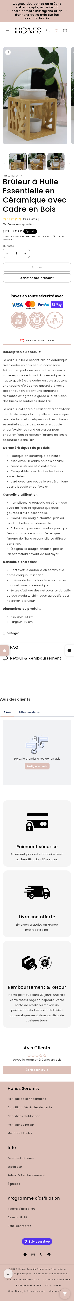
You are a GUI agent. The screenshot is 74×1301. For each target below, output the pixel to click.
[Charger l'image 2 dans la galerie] (36, 161)
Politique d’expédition (29, 1285)
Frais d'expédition (30, 236)
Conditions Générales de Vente (30, 1107)
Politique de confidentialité (27, 1099)
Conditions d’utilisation (57, 1279)
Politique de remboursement (51, 1273)
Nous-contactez (19, 1226)
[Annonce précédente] (7, 11)
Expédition (15, 1167)
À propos (14, 1184)
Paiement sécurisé (21, 1158)
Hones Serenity (27, 1269)
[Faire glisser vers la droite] (70, 162)
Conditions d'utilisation (24, 1116)
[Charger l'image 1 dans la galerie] (17, 161)
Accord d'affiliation (21, 1209)
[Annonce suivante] (67, 11)
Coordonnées (53, 1285)
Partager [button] (13, 633)
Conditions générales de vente (26, 1291)
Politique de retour (21, 1125)
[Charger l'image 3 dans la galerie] (56, 161)
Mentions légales (59, 1291)
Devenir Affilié (18, 1217)
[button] (7, 30)
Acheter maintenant (37, 278)
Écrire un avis (37, 1070)
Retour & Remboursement (26, 1175)
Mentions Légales (20, 1133)
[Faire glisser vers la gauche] (4, 162)
